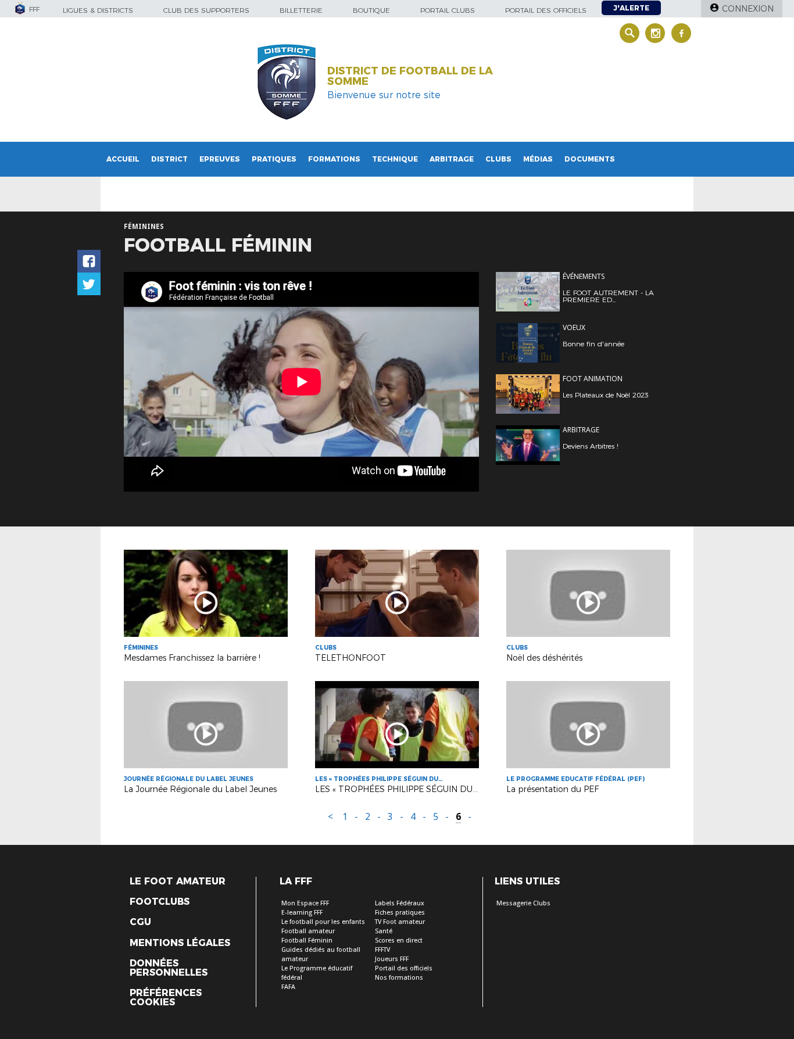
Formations (334, 159)
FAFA (288, 987)
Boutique (371, 10)
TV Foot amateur (400, 922)
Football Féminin (306, 940)
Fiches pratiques (400, 912)
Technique (395, 159)
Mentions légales (180, 943)
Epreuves (219, 159)
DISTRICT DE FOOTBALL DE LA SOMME (410, 76)
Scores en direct (399, 940)
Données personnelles (169, 968)
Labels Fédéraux (399, 903)
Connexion (748, 8)
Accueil (123, 159)
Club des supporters (206, 10)
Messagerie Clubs (523, 903)
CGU (140, 922)
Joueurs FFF (392, 959)
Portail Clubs (447, 10)
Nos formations (399, 977)
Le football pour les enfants (323, 922)
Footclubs (159, 902)
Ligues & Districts (98, 10)
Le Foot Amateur (178, 881)
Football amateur (308, 931)
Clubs (498, 159)
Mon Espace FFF (305, 903)
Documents (589, 159)
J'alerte (631, 7)
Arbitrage (452, 159)
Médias (538, 159)
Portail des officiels (545, 10)
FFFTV (382, 950)
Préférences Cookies (166, 997)
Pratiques (274, 159)
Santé (383, 931)
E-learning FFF (302, 912)
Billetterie (301, 10)
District (169, 159)
